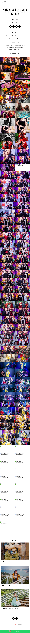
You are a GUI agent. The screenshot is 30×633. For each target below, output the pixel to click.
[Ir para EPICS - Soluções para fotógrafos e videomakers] (15, 624)
